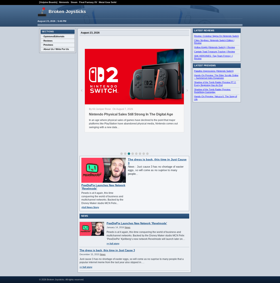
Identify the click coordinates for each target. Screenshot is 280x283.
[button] (121, 153)
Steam (74, 2)
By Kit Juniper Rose (100, 109)
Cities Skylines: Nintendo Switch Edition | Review (214, 41)
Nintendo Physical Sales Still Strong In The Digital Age (131, 114)
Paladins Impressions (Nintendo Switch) (214, 71)
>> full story (113, 243)
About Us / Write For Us (56, 49)
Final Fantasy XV (88, 2)
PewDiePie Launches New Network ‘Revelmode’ (137, 223)
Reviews (47, 40)
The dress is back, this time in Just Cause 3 (107, 250)
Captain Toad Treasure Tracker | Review (214, 51)
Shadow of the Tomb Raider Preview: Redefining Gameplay (212, 91)
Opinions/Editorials (53, 36)
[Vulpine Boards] (48, 2)
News (127, 227)
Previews (48, 45)
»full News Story (90, 207)
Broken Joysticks (67, 11)
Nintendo (64, 2)
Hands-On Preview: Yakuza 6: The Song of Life (215, 97)
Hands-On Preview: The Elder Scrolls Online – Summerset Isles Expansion (216, 76)
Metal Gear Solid (107, 2)
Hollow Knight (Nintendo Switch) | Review (214, 47)
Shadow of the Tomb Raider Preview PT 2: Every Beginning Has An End (215, 83)
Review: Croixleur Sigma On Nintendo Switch (216, 36)
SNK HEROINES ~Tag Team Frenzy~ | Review (213, 57)
